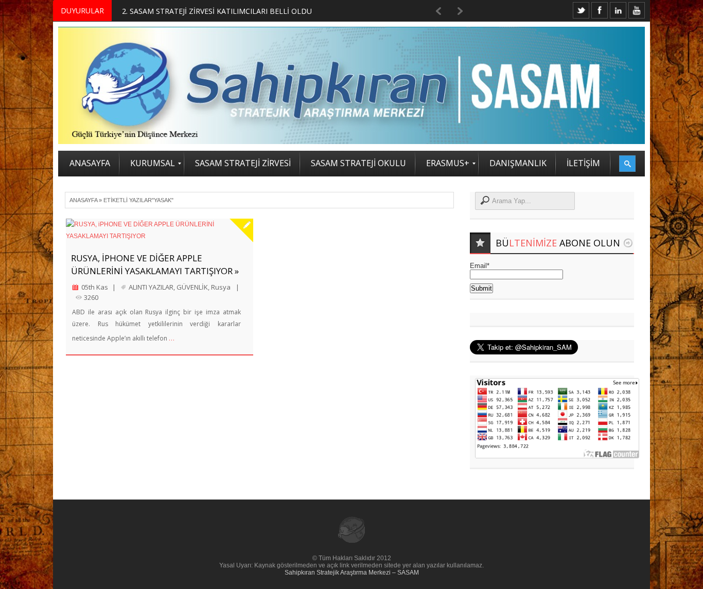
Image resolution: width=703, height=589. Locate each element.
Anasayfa (83, 200)
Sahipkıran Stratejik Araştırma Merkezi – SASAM (352, 572)
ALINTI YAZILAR (151, 287)
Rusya (221, 287)
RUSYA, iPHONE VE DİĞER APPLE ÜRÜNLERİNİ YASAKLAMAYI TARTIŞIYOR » (155, 264)
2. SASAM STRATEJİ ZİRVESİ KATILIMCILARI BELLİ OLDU (217, 11)
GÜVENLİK (192, 287)
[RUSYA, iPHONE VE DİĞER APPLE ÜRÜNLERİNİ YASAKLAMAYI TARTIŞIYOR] (159, 230)
